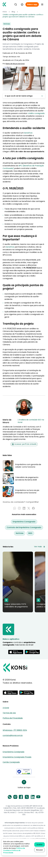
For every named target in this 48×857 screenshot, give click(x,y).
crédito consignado (36, 113)
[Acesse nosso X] (26, 797)
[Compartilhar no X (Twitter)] (28, 508)
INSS (30, 533)
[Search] (16, 4)
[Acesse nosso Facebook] (21, 797)
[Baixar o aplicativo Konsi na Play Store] (32, 652)
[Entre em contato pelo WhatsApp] (10, 797)
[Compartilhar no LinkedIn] (24, 508)
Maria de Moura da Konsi (15, 64)
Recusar (39, 850)
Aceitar (40, 844)
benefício (28, 133)
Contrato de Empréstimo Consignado (24, 527)
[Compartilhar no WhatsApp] (14, 508)
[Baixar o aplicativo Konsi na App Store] (15, 652)
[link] (24, 16)
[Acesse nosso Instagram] (15, 797)
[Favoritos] (22, 4)
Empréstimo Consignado (24, 521)
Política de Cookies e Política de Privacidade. (14, 850)
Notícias (19, 533)
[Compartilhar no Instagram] (19, 508)
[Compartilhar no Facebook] (33, 508)
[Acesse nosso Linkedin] (33, 797)
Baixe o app (32, 4)
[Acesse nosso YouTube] (38, 796)
